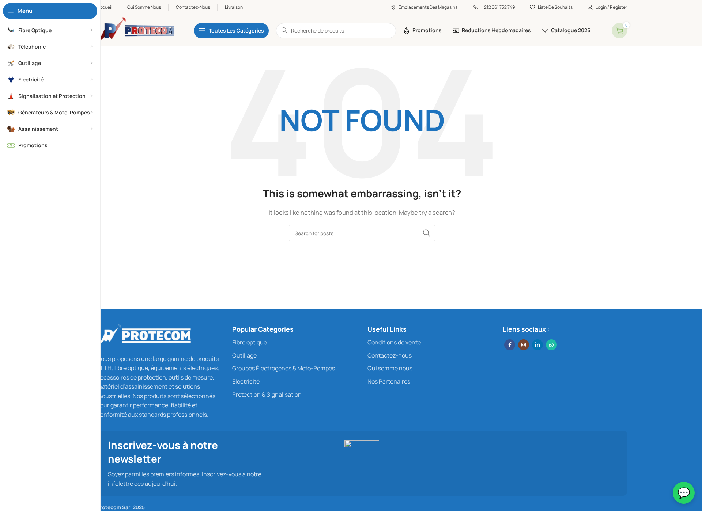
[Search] (426, 233)
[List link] (294, 342)
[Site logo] (138, 30)
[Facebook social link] (509, 344)
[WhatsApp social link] (551, 344)
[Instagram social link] (523, 344)
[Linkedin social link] (537, 344)
